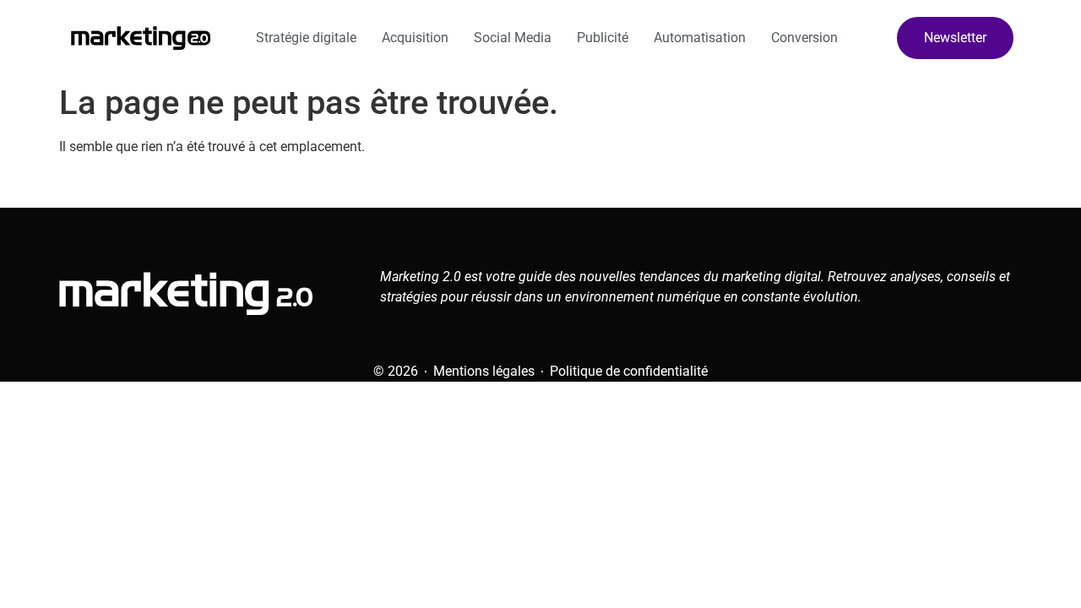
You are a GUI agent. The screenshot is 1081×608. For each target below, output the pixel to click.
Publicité (602, 38)
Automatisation (700, 38)
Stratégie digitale (306, 38)
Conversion (804, 38)
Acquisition (415, 38)
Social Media (512, 38)
